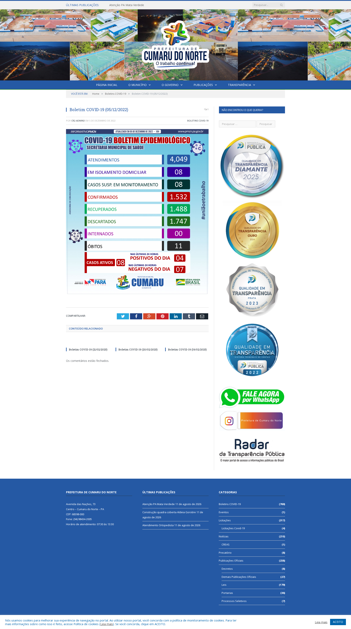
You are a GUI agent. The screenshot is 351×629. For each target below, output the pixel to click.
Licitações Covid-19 (233, 528)
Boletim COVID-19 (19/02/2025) (187, 349)
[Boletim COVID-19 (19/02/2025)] (187, 342)
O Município (137, 85)
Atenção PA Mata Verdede (158, 504)
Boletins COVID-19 (198, 120)
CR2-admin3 (78, 120)
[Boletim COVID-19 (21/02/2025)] (87, 342)
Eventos (224, 512)
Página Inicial (106, 85)
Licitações (225, 520)
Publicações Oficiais (231, 560)
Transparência (239, 85)
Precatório (225, 552)
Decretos (227, 568)
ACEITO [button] (338, 622)
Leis (224, 585)
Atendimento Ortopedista (158, 525)
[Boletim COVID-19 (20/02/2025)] (137, 342)
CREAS (226, 544)
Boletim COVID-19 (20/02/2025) (138, 349)
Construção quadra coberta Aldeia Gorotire (137, 5)
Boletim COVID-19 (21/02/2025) (88, 349)
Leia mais (106, 624)
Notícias (224, 536)
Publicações (203, 85)
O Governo (170, 85)
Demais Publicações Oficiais (239, 577)
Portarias (227, 593)
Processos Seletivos (234, 601)
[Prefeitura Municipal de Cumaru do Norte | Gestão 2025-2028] (175, 44)
